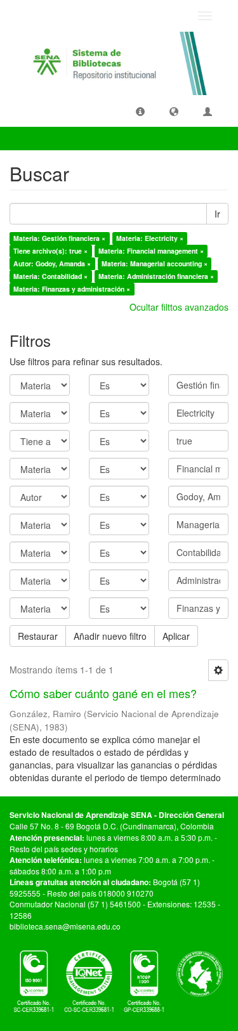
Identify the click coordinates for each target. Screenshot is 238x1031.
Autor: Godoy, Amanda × (52, 263)
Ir (217, 213)
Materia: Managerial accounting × (155, 263)
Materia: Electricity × (149, 238)
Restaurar (38, 636)
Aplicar (176, 636)
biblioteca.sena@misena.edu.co (65, 926)
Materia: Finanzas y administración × (71, 289)
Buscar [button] (34, 138)
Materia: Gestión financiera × (59, 238)
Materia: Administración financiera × (156, 276)
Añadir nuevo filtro (110, 636)
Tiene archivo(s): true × (50, 251)
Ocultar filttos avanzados (178, 307)
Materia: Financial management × (151, 251)
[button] (140, 111)
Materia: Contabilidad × (50, 276)
